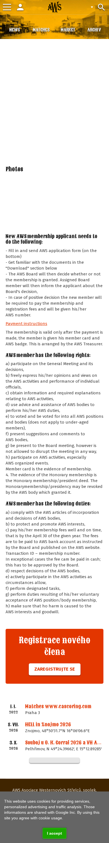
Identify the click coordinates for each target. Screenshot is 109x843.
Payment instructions (26, 323)
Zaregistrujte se (54, 669)
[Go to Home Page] (54, 7)
